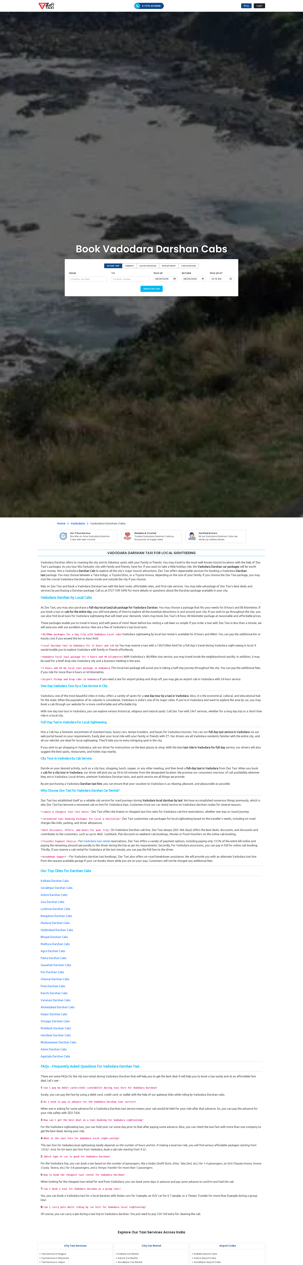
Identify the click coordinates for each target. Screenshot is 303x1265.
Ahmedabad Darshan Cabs (58, 1007)
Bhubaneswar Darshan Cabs (58, 1042)
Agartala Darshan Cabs (55, 1056)
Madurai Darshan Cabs (55, 922)
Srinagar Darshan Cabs (55, 1021)
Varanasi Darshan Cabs (55, 1000)
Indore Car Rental (128, 1258)
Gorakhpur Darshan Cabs (57, 887)
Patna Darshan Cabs (53, 958)
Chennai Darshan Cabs (55, 979)
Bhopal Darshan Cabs (54, 937)
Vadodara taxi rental (96, 841)
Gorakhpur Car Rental (130, 1262)
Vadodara (78, 523)
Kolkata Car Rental (128, 1253)
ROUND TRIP (113, 265)
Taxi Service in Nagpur (53, 1253)
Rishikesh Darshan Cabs (56, 1028)
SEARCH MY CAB (151, 288)
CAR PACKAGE (188, 265)
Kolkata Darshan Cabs (55, 880)
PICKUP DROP (169, 265)
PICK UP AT (216, 273)
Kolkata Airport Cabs (205, 1253)
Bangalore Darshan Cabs (56, 915)
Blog (246, 5)
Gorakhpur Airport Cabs (207, 1262)
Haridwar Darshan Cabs (56, 1035)
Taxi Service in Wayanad (55, 1258)
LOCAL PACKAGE (147, 265)
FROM (72, 273)
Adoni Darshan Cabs (54, 1049)
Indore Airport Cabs (205, 1258)
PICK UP (158, 273)
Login (259, 5)
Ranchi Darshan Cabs (54, 993)
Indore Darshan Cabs (54, 894)
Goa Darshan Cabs (52, 901)
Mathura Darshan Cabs (55, 944)
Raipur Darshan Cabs (54, 1014)
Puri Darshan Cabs (52, 972)
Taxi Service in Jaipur (53, 1262)
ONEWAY (129, 265)
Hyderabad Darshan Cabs (57, 930)
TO (113, 273)
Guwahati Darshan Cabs (56, 965)
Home (61, 523)
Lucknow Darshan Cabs (55, 908)
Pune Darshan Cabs (53, 986)
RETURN (186, 273)
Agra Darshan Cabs (53, 951)
